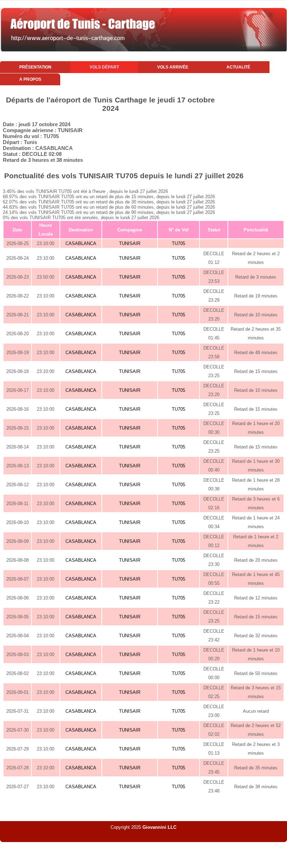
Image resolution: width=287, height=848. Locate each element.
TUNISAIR (129, 243)
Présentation (35, 67)
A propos (30, 79)
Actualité (238, 67)
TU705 (178, 243)
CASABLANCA (80, 243)
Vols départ (104, 67)
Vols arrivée (172, 67)
